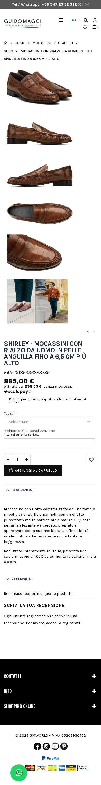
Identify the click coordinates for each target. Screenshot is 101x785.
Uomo (20, 43)
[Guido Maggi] (20, 23)
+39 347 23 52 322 (60, 4)
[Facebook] (37, 747)
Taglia (10, 413)
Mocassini (41, 43)
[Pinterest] (64, 747)
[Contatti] (87, 4)
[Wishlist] (85, 27)
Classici (65, 43)
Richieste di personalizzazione (29, 431)
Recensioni (21, 579)
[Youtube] (55, 747)
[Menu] (61, 20)
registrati (71, 623)
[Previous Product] (87, 332)
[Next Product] (94, 332)
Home (6, 43)
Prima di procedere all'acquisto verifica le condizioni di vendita (48, 400)
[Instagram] (46, 747)
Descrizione (22, 490)
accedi (52, 623)
